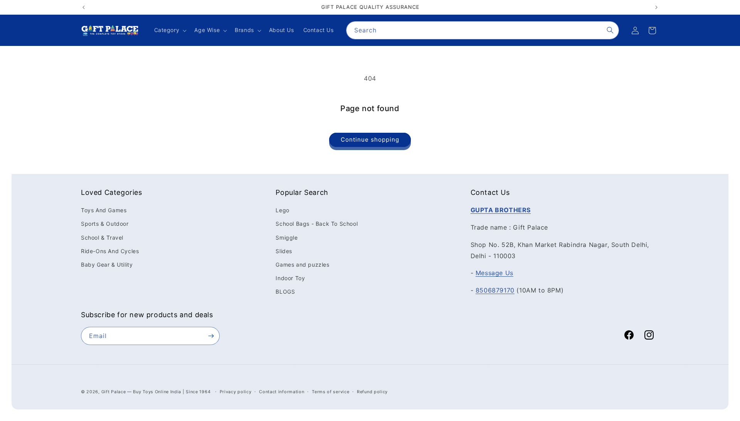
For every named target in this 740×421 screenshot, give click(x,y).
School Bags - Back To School (317, 223)
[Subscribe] (210, 336)
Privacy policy (236, 391)
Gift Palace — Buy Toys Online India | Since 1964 (156, 391)
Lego (282, 210)
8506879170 (495, 290)
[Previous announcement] (83, 7)
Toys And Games (103, 210)
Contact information (281, 391)
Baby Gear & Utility (107, 264)
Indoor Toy (290, 278)
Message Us (494, 273)
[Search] (610, 30)
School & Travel (102, 237)
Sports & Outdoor (105, 223)
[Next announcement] (656, 7)
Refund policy (372, 391)
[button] (170, 30)
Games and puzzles (302, 264)
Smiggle (287, 237)
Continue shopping (370, 139)
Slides (284, 251)
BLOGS (285, 291)
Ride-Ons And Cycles (110, 251)
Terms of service (330, 391)
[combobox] (482, 30)
